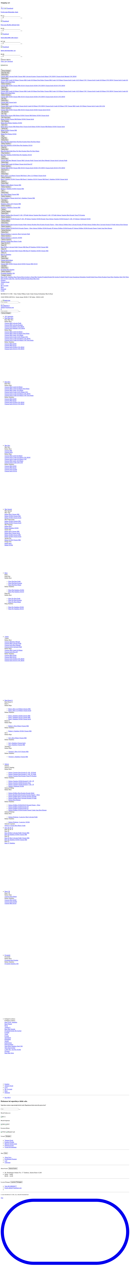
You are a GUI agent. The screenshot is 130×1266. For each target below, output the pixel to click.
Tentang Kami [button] (9, 1086)
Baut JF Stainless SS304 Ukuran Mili (37, 251)
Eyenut (70, 277)
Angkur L (28, 277)
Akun (5, 1153)
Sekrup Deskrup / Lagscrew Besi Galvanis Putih (15, 234)
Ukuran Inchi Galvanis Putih (58, 160)
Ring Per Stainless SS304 (8, 155)
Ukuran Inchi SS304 (31, 110)
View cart (4, 61)
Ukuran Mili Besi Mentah (9, 160)
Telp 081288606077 (11, 1186)
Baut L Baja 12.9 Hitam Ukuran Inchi (34, 175)
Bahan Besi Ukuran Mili (8, 115)
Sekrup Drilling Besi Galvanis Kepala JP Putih (73, 224)
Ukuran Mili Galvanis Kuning (27, 76)
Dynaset (27, 278)
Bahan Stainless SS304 (15, 123)
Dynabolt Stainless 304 (8, 273)
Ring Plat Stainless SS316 (24, 145)
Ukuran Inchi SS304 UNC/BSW (35, 85)
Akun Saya (8, 1157)
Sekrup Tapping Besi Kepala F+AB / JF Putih (43, 215)
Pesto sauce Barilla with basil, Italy (10, 25)
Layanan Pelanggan (16, 1182)
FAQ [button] (6, 1087)
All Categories (9, 316)
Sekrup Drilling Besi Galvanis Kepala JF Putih (101, 224)
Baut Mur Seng (34, 278)
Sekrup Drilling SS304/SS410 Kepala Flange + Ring (17, 228)
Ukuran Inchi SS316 (44, 110)
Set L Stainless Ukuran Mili (26, 198)
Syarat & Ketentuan (10, 1147)
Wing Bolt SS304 (10, 1048)
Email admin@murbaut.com (13, 1188)
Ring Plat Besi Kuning (20, 142)
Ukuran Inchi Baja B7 (25, 164)
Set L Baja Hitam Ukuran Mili (10, 194)
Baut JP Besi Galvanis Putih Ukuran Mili (13, 247)
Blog (6, 1091)
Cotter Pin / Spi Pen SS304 (16, 278)
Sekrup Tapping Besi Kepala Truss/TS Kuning (71, 215)
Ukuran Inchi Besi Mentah (42, 160)
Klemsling (83, 277)
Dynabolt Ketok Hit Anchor (50, 277)
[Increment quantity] (21, 43)
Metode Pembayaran (11, 1144)
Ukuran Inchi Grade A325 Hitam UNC (75, 80)
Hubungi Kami (9, 1145)
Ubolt (66, 277)
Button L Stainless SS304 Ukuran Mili (12, 188)
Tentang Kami (9, 1140)
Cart (6, 1161)
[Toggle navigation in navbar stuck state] (1, 304)
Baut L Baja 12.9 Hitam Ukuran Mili (12, 175)
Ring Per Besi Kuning (20, 151)
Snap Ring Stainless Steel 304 (116, 277)
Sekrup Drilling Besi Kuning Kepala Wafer (14, 224)
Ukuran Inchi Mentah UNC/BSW (66, 76)
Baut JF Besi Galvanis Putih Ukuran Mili (13, 251)
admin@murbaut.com (7, 307)
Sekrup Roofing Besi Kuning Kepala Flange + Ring (43, 224)
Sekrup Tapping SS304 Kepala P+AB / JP (14, 219)
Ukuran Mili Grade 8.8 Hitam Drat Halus (31, 80)
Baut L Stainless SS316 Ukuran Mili (34, 179)
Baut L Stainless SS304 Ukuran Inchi (56, 179)
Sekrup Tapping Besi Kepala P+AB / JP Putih (15, 215)
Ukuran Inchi (13, 102)
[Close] (1, 69)
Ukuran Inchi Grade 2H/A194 (96, 106)
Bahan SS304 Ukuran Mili (24, 115)
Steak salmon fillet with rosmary (9, 37)
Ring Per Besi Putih (7, 151)
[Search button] (19, 302)
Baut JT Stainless (6, 254)
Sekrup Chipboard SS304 (83, 219)
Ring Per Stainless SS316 (24, 155)
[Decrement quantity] (1, 43)
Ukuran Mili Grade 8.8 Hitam (10, 80)
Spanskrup (76, 277)
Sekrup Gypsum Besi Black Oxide (11, 241)
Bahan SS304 (12, 134)
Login (2, 290)
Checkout (10, 61)
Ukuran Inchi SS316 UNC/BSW (55, 85)
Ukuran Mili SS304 (7, 85)
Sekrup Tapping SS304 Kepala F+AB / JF (62, 219)
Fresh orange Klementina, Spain (9, 12)
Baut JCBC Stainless (7, 277)
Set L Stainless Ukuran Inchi (9, 198)
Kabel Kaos (94, 277)
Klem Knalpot (102, 277)
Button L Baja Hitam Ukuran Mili (11, 185)
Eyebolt (61, 277)
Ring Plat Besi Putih (7, 142)
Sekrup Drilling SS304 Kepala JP (43, 228)
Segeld (88, 277)
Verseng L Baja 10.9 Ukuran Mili (11, 204)
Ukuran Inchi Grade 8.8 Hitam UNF (56, 106)
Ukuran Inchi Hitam (7, 260)
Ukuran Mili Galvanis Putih (9, 76)
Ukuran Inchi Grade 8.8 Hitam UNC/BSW (100, 80)
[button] (8, 1097)
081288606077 (5, 306)
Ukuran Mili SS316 (19, 85)
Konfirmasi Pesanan (11, 1159)
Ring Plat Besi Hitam (33, 142)
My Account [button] (8, 1089)
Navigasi (8, 1136)
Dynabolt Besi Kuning (7, 269)
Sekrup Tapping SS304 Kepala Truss (38, 219)
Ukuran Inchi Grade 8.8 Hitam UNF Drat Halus (19, 340)
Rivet (23, 277)
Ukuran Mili (5, 102)
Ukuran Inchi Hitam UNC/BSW (46, 76)
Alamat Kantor (13, 1168)
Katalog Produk (9, 1142)
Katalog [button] (7, 1084)
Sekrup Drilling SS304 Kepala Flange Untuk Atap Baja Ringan (93, 228)
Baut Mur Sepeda (36, 277)
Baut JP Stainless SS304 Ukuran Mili (37, 247)
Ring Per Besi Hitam (33, 151)
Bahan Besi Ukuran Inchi (24, 126)
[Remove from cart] (1, 32)
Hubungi (7, 1092)
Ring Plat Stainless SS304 (9, 145)
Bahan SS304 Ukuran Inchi (40, 115)
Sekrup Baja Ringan (122, 224)
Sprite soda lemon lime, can (8, 50)
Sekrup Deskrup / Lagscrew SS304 (11, 237)
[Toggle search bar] (3, 304)
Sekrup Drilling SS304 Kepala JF (63, 228)
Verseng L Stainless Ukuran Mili (10, 207)
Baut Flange (17, 277)
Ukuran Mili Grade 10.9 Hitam (53, 80)
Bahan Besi (4, 123)
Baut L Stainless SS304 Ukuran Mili (12, 179)
